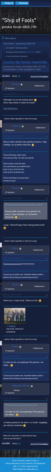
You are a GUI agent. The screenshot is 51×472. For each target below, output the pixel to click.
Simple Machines (32, 466)
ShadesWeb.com (32, 469)
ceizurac (16, 126)
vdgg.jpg (11, 326)
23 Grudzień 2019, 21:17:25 (12, 94)
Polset (15, 248)
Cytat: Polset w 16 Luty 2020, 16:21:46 (22, 405)
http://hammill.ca (10, 108)
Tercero (16, 84)
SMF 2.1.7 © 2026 (19, 466)
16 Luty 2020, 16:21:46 (11, 356)
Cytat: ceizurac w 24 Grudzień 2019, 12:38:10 (24, 205)
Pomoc (14, 460)
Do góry (6, 443)
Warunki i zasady (24, 460)
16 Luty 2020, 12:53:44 (13, 295)
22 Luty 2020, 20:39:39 (11, 398)
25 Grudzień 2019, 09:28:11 (12, 258)
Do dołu (6, 76)
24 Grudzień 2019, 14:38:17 (12, 198)
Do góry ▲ (35, 460)
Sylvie (38, 52)
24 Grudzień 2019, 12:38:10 (12, 136)
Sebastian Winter (21, 385)
